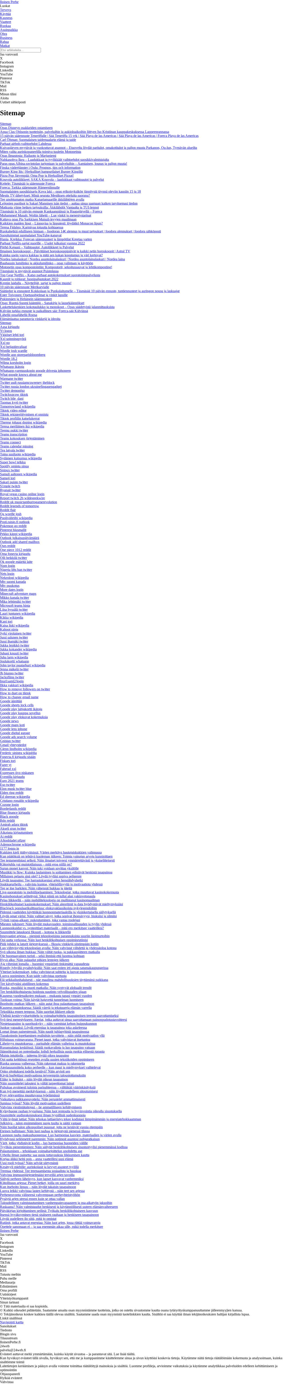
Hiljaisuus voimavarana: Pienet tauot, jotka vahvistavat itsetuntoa (45, 1039)
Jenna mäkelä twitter (14, 669)
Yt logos (6, 331)
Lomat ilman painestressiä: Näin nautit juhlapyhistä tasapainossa (44, 1031)
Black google (9, 816)
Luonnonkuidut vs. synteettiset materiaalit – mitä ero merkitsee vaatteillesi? (52, 928)
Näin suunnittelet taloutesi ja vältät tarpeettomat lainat (37, 1083)
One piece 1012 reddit (15, 550)
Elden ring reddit (11, 793)
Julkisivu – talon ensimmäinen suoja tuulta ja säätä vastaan (40, 1123)
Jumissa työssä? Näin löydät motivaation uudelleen (35, 1103)
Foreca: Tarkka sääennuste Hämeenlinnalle (30, 187)
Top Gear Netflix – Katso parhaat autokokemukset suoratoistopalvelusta (50, 275)
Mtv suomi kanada (13, 582)
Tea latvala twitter (12, 450)
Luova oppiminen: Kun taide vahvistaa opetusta (33, 976)
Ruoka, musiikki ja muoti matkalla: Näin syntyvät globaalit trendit (46, 988)
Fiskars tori (7, 761)
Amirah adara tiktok (14, 824)
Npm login (7, 566)
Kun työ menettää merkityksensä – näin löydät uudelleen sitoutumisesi (49, 1091)
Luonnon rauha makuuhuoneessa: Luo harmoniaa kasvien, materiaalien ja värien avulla (60, 1135)
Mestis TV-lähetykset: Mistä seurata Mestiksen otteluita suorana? (45, 195)
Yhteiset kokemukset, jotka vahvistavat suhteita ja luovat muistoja (45, 972)
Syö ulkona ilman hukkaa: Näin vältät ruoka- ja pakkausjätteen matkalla (50, 952)
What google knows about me (21, 374)
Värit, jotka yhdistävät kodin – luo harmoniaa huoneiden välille (44, 1143)
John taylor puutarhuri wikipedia (22, 665)
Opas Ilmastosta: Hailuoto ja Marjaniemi (28, 155)
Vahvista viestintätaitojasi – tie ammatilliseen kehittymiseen (41, 1107)
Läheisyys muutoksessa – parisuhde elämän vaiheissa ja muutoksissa (47, 1043)
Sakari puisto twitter (14, 482)
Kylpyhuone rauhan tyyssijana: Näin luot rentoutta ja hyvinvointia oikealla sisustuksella (61, 1111)
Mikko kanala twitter (14, 597)
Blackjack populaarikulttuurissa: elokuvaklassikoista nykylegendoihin (48, 908)
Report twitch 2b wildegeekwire (22, 498)
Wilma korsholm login (15, 363)
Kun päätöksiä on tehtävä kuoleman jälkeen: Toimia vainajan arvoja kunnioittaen (56, 856)
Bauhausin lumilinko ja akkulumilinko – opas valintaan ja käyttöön (46, 263)
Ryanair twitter (10, 490)
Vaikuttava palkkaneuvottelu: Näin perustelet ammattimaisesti (42, 1099)
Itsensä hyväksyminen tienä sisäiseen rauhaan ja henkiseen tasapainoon (49, 1215)
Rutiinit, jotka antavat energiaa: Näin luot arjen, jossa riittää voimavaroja (50, 1223)
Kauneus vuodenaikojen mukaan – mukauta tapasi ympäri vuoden (46, 996)
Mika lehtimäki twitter (15, 601)
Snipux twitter (10, 470)
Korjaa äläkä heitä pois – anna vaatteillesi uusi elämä (36, 1159)
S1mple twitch (10, 486)
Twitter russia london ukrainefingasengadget (31, 386)
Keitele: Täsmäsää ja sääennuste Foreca (27, 183)
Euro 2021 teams (12, 781)
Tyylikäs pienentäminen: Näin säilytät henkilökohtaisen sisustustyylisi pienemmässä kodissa (64, 1147)
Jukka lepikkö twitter (14, 645)
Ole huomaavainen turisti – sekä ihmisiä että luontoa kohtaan (42, 956)
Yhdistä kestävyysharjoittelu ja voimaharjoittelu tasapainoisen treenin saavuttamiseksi (59, 1015)
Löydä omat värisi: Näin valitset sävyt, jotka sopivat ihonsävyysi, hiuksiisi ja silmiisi (58, 916)
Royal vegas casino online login (22, 494)
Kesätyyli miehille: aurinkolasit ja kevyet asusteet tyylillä (39, 1167)
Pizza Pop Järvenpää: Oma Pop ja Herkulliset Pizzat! (37, 175)
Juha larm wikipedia (14, 657)
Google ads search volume (18, 737)
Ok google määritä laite (16, 562)
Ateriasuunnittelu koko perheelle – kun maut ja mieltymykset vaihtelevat (50, 1067)
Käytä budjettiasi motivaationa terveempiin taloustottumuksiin (43, 1075)
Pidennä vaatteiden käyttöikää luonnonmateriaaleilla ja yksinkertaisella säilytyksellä (58, 912)
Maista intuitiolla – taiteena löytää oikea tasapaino (34, 1055)
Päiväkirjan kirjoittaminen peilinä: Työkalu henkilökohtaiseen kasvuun (49, 1211)
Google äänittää (11, 701)
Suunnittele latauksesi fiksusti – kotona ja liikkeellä (35, 932)
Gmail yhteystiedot (13, 745)
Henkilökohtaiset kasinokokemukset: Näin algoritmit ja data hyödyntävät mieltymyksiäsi (61, 904)
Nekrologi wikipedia (14, 578)
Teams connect (10, 442)
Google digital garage (15, 733)
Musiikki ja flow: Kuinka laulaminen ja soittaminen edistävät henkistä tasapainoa (56, 872)
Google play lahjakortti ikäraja (21, 709)
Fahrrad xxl (8, 769)
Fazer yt (5, 765)
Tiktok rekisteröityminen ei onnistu (24, 414)
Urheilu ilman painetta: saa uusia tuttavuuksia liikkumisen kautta (44, 1155)
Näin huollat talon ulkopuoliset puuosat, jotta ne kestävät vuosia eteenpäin (51, 1127)
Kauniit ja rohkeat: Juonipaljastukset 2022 (29, 279)
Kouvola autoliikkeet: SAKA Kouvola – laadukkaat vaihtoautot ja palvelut (52, 179)
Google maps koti (12, 725)
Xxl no (5, 343)
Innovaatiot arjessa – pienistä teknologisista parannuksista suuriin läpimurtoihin (55, 936)
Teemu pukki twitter (14, 430)
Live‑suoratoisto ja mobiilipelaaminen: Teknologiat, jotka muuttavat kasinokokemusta (59, 892)
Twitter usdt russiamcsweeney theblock (27, 382)
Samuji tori (7, 478)
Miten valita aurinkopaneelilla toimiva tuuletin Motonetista (40, 152)
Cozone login (9, 804)
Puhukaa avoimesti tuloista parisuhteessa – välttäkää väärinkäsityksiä (48, 1087)
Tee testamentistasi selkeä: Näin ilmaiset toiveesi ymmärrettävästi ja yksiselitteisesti (57, 860)
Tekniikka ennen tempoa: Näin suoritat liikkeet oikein (37, 1012)
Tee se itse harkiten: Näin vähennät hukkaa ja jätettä (36, 888)
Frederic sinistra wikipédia (18, 753)
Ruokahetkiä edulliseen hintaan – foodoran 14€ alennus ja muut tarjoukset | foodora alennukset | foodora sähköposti (80, 231)
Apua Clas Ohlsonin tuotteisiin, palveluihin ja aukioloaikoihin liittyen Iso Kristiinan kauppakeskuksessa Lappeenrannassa (84, 132)
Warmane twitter (11, 378)
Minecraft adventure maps (18, 593)
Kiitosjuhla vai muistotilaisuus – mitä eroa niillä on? (36, 864)
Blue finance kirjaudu (15, 812)
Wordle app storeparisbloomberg (22, 355)
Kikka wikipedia (11, 617)
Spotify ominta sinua (14, 466)
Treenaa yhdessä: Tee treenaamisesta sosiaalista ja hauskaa (40, 1171)
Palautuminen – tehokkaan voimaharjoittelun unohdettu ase (41, 1151)
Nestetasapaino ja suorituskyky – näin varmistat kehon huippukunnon (48, 1023)
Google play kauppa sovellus (20, 713)
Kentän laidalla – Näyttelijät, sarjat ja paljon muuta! (35, 283)
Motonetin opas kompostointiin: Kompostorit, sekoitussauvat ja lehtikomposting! (56, 267)
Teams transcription (13, 434)
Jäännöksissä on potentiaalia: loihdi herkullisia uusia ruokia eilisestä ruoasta (52, 1051)
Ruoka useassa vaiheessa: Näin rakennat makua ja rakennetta (42, 1063)
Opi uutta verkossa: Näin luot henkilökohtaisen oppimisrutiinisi (44, 940)
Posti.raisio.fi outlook (15, 522)
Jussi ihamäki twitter (14, 641)
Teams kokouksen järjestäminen (22, 438)
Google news (9, 721)
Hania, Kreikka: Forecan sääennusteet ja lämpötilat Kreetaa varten (46, 239)
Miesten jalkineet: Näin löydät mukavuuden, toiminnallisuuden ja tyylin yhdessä (55, 924)
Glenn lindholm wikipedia (18, 749)
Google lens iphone (13, 729)
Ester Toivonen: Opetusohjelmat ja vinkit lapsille (34, 295)
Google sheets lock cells (17, 705)
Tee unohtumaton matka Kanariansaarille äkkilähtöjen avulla (42, 199)
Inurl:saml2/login (12, 681)
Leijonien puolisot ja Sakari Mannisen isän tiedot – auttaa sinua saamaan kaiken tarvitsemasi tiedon (69, 203)
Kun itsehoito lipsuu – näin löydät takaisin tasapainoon (38, 1187)
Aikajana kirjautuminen (16, 832)
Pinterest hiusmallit (13, 530)
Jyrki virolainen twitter (15, 633)
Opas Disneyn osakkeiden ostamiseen (26, 128)
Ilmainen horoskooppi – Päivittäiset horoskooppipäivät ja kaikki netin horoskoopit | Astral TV (65, 251)
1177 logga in (9, 848)
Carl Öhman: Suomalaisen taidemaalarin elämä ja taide (38, 140)
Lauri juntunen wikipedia (17, 613)
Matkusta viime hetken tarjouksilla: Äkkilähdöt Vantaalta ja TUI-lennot (49, 207)
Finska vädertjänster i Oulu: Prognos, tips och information (40, 167)
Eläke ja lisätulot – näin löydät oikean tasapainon (34, 1079)
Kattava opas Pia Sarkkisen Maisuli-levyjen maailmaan (38, 219)
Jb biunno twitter (11, 673)
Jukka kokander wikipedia (18, 649)
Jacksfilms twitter (12, 677)
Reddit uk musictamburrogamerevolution (28, 502)
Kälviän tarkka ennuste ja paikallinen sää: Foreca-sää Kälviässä (44, 311)
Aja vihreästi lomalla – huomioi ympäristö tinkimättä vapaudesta (44, 964)
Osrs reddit (7, 546)
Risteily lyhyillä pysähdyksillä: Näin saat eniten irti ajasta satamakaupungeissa (54, 968)
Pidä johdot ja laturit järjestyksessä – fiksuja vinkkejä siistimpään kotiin (49, 944)
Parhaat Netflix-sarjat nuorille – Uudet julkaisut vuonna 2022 (42, 243)
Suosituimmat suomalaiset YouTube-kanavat (30, 235)
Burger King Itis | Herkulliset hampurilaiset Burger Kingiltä (41, 171)
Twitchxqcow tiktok (14, 394)
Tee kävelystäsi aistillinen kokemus (24, 984)
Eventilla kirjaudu (12, 777)
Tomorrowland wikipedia (17, 406)
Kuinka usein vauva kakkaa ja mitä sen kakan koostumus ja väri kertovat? (51, 255)
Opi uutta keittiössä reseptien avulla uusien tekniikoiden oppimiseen (47, 1059)
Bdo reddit (7, 820)
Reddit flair (8, 510)
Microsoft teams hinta (15, 605)
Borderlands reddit (13, 808)
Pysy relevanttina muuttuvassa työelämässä (30, 1095)
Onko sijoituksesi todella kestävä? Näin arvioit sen (35, 1071)
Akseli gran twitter (13, 828)
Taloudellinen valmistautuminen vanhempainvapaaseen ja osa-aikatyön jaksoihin (56, 1203)
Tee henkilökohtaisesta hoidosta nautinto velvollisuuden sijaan (43, 992)
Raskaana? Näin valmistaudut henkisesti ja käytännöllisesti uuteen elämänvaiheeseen (59, 1207)
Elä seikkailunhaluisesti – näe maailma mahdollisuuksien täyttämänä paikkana (54, 980)
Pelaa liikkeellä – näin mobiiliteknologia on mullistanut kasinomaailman (50, 900)
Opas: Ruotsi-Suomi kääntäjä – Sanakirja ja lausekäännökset (42, 303)
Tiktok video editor (13, 410)
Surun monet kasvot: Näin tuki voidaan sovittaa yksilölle (39, 868)
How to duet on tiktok (15, 693)
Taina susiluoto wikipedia (18, 454)
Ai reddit (6, 836)
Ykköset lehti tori (12, 335)
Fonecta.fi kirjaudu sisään (18, 757)
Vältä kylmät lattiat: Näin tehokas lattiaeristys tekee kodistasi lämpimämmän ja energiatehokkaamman (70, 1119)
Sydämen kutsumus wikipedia (21, 458)
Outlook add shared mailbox (20, 542)
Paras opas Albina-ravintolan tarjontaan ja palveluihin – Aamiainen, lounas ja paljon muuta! (63, 163)
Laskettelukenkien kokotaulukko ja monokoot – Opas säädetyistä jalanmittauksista (57, 307)
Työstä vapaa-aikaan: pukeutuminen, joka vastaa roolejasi (40, 920)
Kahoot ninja (9, 629)
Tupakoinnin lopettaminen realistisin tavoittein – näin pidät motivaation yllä (52, 1035)
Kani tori (6, 621)
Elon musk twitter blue (16, 789)
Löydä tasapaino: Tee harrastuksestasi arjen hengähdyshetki (41, 880)
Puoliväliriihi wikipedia (16, 518)
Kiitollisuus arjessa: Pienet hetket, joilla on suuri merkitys (39, 1183)
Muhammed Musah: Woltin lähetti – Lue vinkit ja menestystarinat (45, 215)
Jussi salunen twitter (14, 637)
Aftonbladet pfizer (12, 840)
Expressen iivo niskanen (17, 773)
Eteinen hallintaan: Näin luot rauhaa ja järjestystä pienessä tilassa (45, 1131)
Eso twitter (7, 785)
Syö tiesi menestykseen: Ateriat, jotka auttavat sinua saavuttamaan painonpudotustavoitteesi (63, 1019)
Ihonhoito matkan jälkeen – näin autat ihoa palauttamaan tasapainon (47, 1004)
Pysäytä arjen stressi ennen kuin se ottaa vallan (32, 1199)
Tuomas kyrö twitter (14, 402)
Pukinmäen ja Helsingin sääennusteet (26, 299)
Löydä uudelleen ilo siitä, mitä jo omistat (28, 1219)
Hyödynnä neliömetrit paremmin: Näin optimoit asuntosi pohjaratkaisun (50, 1139)
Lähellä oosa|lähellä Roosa (18, 315)
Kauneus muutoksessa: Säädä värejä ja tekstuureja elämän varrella (46, 1008)
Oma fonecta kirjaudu (15, 554)
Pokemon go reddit (13, 526)
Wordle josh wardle (13, 351)
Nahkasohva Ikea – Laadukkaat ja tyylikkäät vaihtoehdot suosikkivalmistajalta (54, 159)
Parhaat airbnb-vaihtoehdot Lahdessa (26, 144)
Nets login (7, 574)
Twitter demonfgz (12, 390)
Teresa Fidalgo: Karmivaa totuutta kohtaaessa (31, 227)
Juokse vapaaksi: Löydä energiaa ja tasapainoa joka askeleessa (43, 1027)
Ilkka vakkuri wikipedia (16, 685)
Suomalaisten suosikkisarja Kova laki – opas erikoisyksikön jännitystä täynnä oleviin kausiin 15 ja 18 (70, 191)
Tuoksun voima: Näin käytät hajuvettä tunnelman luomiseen (42, 1000)
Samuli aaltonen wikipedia (18, 474)
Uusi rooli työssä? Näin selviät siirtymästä (29, 1163)
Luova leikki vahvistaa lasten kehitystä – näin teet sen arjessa (42, 1191)
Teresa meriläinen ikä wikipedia (22, 426)
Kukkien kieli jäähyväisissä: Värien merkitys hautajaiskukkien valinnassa (51, 852)
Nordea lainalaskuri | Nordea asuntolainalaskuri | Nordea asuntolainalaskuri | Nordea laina (62, 259)
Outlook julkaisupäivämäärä (19, 538)
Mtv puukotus (9, 585)
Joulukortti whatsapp (14, 661)
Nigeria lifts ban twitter (16, 570)
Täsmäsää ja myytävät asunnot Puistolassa (29, 271)
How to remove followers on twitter (25, 689)
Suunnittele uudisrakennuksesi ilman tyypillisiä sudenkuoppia (43, 1115)
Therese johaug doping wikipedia (23, 422)
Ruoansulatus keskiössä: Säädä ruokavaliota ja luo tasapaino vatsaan (47, 1047)
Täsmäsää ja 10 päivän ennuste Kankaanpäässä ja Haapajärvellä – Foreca (51, 211)
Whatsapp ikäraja (12, 367)
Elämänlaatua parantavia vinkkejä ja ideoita (30, 319)
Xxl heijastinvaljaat (13, 347)
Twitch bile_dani (11, 398)
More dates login (11, 589)
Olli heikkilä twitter (13, 558)
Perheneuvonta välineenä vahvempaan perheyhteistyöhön (40, 1195)
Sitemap (5, 124)
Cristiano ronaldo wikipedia (19, 800)
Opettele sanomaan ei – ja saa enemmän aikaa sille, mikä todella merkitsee (51, 1227)
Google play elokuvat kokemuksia (24, 717)
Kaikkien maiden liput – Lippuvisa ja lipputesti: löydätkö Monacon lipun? (51, 223)
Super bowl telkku (13, 462)
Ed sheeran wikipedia (15, 797)
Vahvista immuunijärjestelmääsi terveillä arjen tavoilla (37, 1175)
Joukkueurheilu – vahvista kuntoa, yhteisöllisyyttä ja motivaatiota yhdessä (51, 884)
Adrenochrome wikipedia (18, 844)
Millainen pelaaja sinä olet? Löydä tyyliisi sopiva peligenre (41, 876)
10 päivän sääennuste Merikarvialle (24, 287)
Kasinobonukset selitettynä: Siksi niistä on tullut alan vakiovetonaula (47, 896)
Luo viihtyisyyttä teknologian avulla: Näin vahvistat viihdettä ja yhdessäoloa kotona (58, 948)
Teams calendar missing (16, 446)
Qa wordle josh (10, 514)
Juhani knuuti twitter (14, 653)
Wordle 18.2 (8, 359)
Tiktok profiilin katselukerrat (20, 418)
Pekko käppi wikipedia (16, 534)
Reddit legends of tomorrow (19, 506)
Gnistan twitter (10, 741)
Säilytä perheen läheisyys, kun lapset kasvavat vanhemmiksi (42, 1179)
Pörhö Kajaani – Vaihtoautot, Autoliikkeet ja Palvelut (37, 247)
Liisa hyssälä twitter (14, 609)
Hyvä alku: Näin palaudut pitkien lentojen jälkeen (34, 960)
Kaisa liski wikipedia (14, 625)
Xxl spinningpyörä (13, 339)
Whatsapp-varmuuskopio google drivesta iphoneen (35, 370)
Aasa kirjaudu (9, 327)
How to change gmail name (19, 697)
